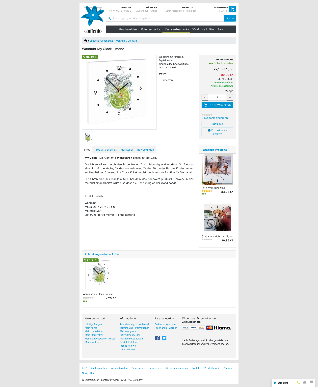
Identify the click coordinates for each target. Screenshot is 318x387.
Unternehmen (127, 349)
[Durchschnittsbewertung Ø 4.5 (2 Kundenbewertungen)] (207, 191)
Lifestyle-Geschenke (101, 40)
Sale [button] (220, 29)
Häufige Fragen (93, 324)
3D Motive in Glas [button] (203, 29)
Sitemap (228, 368)
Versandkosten (119, 368)
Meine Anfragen (93, 342)
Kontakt (196, 368)
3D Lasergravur (128, 331)
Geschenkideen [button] (128, 29)
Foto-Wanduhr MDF (214, 188)
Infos (87, 149)
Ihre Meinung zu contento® (135, 324)
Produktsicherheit (106, 149)
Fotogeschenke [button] (150, 29)
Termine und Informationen (134, 327)
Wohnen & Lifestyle (126, 40)
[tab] (298, 382)
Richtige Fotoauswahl (131, 338)
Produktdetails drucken (219, 132)
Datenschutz (139, 368)
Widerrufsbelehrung (177, 368)
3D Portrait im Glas (130, 334)
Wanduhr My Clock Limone (98, 294)
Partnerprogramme (165, 324)
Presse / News (128, 345)
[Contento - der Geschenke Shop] (93, 19)
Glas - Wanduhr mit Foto (217, 236)
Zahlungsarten (99, 368)
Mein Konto (91, 327)
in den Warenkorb (219, 105)
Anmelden (191, 10)
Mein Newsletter (94, 331)
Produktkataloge (129, 342)
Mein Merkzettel (94, 334)
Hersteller (127, 149)
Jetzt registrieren (175, 10)
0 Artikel (223, 10)
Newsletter (88, 373)
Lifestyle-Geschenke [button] (176, 29)
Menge (229, 91)
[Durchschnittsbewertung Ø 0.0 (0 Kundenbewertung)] (207, 115)
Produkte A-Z (211, 368)
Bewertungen (145, 149)
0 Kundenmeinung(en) (215, 117)
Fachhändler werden (166, 327)
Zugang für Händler (146, 10)
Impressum (156, 368)
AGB (84, 368)
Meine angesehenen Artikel (100, 338)
